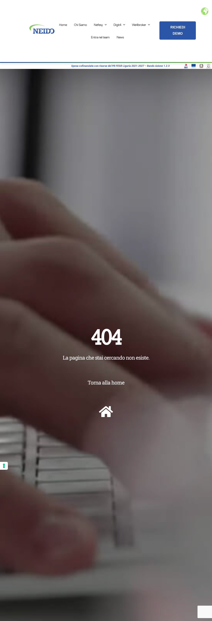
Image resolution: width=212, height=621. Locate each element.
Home (63, 25)
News (120, 37)
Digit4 (117, 25)
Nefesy (98, 25)
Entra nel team (100, 37)
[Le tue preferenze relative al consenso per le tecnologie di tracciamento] (4, 466)
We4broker (139, 25)
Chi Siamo (80, 25)
